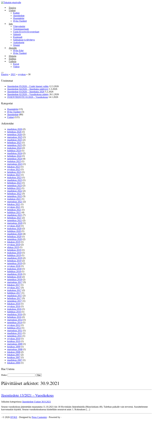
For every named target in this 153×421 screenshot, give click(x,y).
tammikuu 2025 (14, 145)
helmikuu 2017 (14, 298)
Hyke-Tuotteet (20, 21)
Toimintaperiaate (21, 29)
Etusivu (12, 7)
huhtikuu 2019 (14, 255)
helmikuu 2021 (14, 217)
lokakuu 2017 (13, 285)
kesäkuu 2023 (13, 175)
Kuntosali (17, 37)
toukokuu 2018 (14, 268)
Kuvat (16, 64)
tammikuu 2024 (14, 158)
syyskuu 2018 (13, 266)
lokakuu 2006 (13, 362)
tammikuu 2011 (14, 336)
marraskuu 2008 (14, 349)
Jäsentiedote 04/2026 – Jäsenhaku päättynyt (27, 89)
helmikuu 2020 (14, 236)
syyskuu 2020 (13, 226)
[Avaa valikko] (2, 72)
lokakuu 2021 (13, 204)
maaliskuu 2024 (14, 153)
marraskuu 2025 (14, 137)
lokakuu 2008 (13, 352)
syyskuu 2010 (13, 338)
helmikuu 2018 (14, 277)
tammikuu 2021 (14, 220)
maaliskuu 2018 (14, 274)
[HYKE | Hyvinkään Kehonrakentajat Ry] (11, 2)
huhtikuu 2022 (14, 188)
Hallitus (12, 58)
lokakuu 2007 (13, 354)
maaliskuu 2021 (14, 215)
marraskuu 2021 (14, 201)
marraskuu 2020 (14, 223)
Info (11, 23)
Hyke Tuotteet (20, 53)
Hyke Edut (18, 50)
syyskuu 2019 (13, 244)
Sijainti (16, 45)
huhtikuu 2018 (14, 271)
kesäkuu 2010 (13, 341)
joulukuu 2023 (14, 161)
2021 (13, 74)
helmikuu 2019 (14, 260)
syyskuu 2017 (13, 287)
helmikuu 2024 (14, 156)
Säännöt (17, 34)
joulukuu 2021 (14, 199)
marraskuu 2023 (14, 164)
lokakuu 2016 (13, 303)
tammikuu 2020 (14, 239)
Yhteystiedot (19, 26)
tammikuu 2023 (14, 185)
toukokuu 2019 (14, 252)
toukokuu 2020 (14, 228)
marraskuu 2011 (14, 330)
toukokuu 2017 (14, 290)
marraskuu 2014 (14, 320)
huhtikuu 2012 (14, 328)
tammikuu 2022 (14, 196)
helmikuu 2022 (14, 193)
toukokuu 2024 (14, 148)
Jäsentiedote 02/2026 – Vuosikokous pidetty (28, 94)
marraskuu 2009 (14, 344)
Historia (12, 56)
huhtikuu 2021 (14, 212)
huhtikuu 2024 (14, 150)
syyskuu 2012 (13, 325)
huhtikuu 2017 (14, 293)
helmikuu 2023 (14, 183)
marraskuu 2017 (14, 282)
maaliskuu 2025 (14, 140)
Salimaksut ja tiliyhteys (24, 39)
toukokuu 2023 (14, 177)
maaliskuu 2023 (14, 180)
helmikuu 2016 (14, 317)
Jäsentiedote (19, 15)
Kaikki (16, 13)
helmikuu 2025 (14, 142)
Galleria (12, 61)
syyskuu (22, 74)
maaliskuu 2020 (14, 234)
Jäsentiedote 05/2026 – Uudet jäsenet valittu (28, 86)
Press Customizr (39, 417)
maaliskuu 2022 (14, 191)
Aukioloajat (18, 42)
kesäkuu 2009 (13, 346)
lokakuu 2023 (13, 166)
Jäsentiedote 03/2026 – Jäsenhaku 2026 (25, 91)
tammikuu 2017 (14, 301)
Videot (16, 66)
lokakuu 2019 (13, 242)
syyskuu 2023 (13, 169)
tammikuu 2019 (14, 263)
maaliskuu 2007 (14, 360)
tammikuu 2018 (14, 279)
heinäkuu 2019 (14, 250)
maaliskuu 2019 (14, 258)
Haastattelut (18, 18)
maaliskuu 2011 (14, 333)
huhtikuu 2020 (14, 231)
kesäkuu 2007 (13, 357)
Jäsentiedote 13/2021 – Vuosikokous (27, 395)
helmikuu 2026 (14, 132)
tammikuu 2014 (14, 322)
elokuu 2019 (13, 247)
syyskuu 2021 (13, 207)
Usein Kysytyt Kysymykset (26, 31)
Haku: (4, 375)
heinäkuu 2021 (14, 209)
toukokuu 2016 (14, 309)
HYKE (13, 417)
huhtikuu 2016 (14, 311)
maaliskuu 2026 (14, 129)
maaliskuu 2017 (14, 295)
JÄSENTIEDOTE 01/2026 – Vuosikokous (27, 97)
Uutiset (12, 10)
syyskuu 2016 (13, 306)
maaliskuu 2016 (14, 314)
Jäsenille (13, 48)
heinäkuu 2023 (14, 172)
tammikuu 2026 (14, 134)
